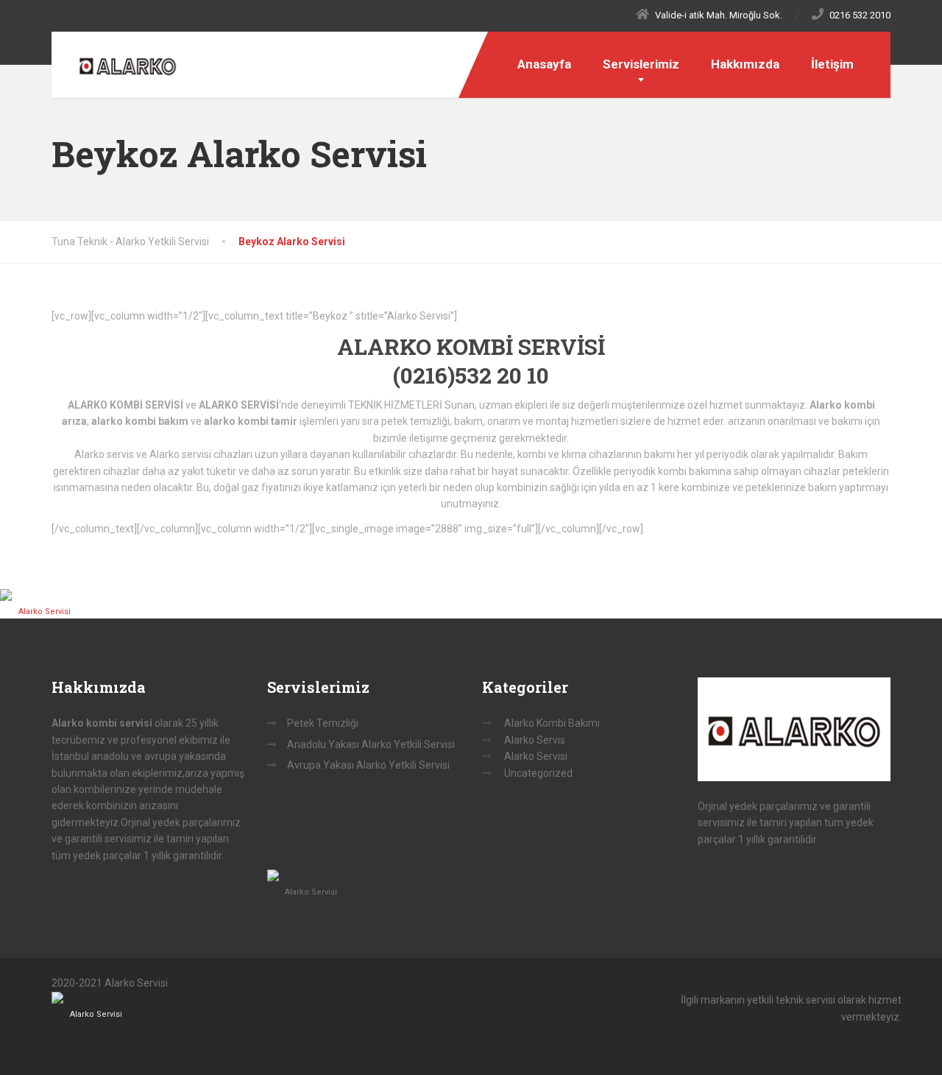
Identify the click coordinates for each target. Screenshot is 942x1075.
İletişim (832, 64)
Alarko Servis (534, 740)
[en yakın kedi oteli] (44, 595)
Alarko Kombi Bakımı (552, 723)
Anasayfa (544, 64)
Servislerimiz (641, 64)
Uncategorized (538, 773)
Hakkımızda (745, 64)
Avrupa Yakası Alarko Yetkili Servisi (368, 765)
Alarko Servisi (44, 611)
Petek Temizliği (322, 723)
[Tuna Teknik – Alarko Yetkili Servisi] (117, 63)
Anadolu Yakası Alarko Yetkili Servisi (371, 744)
